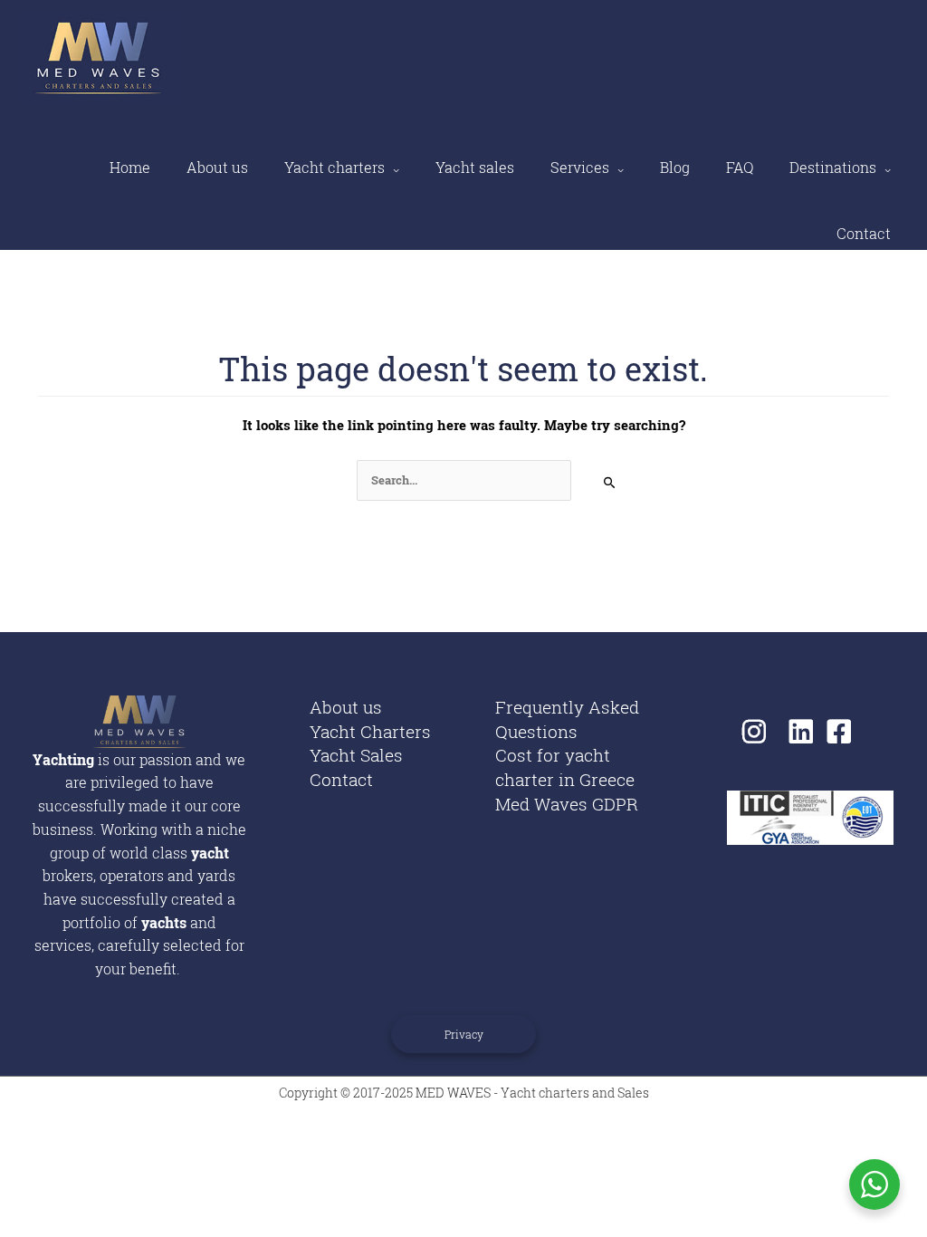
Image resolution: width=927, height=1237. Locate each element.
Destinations (832, 167)
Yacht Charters (370, 731)
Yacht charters (334, 167)
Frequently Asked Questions (567, 719)
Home (130, 167)
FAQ (739, 167)
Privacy (463, 1034)
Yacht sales (474, 167)
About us (217, 167)
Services (579, 167)
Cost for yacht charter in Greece (565, 767)
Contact (863, 233)
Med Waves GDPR (566, 803)
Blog (675, 167)
